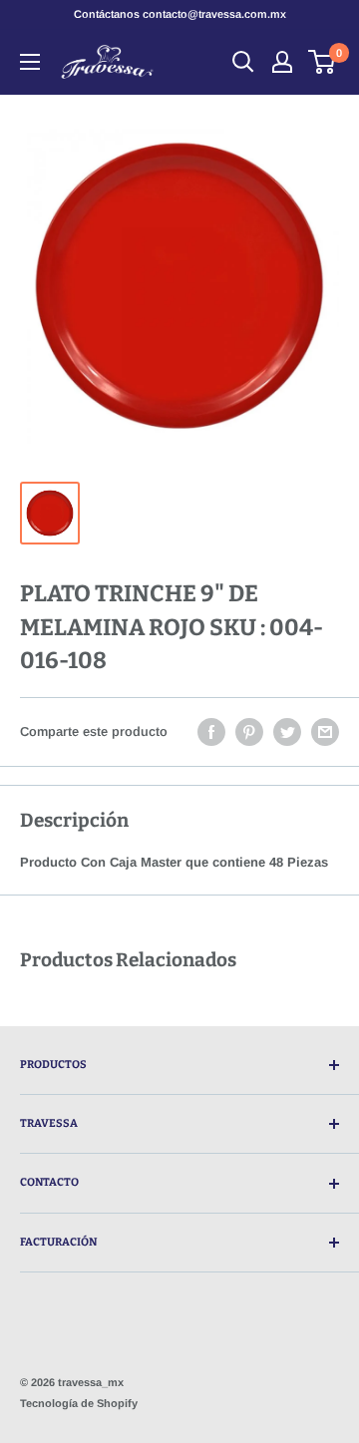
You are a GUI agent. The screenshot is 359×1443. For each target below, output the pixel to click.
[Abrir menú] (30, 62)
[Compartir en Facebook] (211, 732)
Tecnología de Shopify (79, 1403)
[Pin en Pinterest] (249, 732)
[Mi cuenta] (282, 62)
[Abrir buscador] (243, 62)
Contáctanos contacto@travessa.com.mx (180, 14)
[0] (322, 62)
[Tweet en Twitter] (287, 732)
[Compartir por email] (325, 732)
